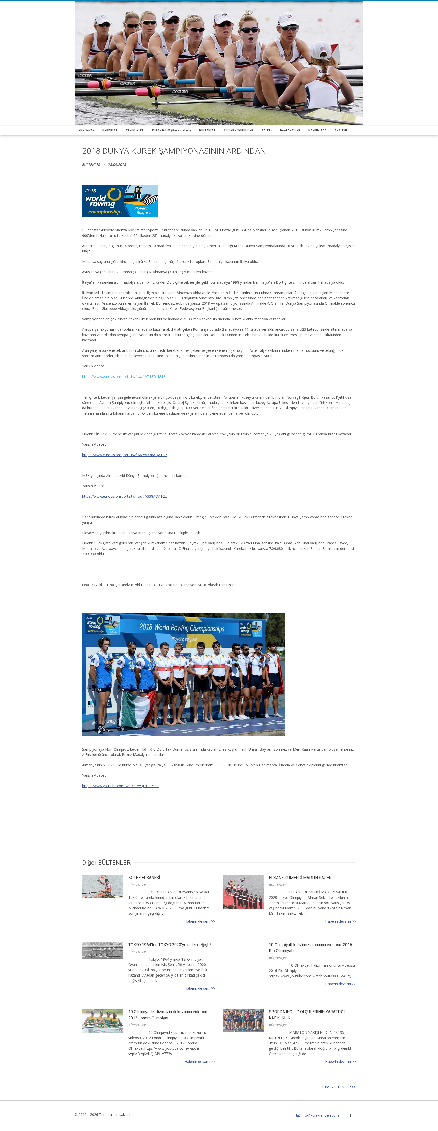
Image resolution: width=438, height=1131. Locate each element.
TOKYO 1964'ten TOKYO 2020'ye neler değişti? (169, 944)
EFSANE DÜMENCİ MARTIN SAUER (300, 877)
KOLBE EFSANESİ (144, 877)
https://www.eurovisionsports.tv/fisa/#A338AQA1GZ (124, 454)
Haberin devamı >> (200, 921)
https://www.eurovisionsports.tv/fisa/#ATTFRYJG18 (124, 376)
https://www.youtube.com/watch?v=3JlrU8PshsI (120, 785)
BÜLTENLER (91, 164)
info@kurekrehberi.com (320, 1115)
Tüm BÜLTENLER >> (339, 1087)
